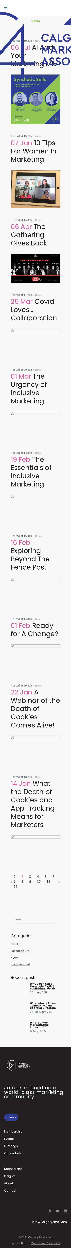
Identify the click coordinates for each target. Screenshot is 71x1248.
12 (15, 886)
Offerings (11, 1146)
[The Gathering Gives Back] (35, 268)
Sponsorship (13, 1169)
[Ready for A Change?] (35, 658)
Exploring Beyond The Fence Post (30, 559)
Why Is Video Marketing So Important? (39, 1025)
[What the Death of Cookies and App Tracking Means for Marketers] (35, 849)
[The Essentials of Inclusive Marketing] (35, 509)
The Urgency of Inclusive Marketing (29, 389)
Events (15, 944)
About (8, 1183)
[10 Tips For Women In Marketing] (35, 189)
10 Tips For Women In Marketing (33, 151)
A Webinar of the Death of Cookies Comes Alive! (35, 708)
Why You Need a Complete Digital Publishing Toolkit (42, 986)
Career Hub (12, 1153)
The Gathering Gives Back (29, 235)
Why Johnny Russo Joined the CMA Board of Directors (43, 1005)
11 (48, 881)
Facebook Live (20, 951)
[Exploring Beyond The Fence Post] (35, 592)
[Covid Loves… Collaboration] (35, 343)
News (38, 136)
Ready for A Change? (34, 629)
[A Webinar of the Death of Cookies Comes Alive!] (35, 750)
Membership (13, 1131)
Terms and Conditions (45, 1243)
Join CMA (11, 1117)
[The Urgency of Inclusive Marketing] (35, 426)
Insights (10, 1176)
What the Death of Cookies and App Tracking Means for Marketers (33, 804)
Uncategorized (20, 964)
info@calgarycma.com (49, 1222)
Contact (10, 1191)
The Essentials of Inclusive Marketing (31, 472)
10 (39, 881)
